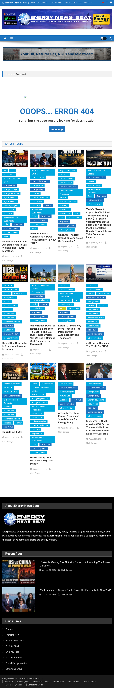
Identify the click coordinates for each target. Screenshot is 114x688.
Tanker (19, 423)
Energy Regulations (40, 300)
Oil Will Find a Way (12, 432)
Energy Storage (10, 189)
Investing (63, 205)
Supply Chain (37, 308)
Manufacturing (94, 185)
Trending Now (12, 634)
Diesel (6, 293)
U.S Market (8, 330)
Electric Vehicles (94, 383)
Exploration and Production (66, 192)
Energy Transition (11, 193)
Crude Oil (64, 174)
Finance (63, 197)
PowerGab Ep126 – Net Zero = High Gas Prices (41, 460)
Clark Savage (7, 260)
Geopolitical (9, 313)
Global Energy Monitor (16, 663)
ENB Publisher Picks (40, 181)
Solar (6, 224)
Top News (17, 224)
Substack (63, 400)
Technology (74, 308)
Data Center (9, 174)
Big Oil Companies (68, 170)
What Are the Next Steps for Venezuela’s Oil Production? (70, 238)
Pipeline (7, 423)
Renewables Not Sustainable (11, 219)
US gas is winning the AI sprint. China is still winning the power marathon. (14, 246)
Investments (65, 213)
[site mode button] (104, 38)
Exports (7, 406)
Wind (6, 236)
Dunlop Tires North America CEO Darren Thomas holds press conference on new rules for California (98, 427)
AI (5, 170)
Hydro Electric (10, 197)
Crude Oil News (66, 178)
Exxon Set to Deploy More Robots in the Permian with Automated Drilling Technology (69, 331)
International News (40, 197)
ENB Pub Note (38, 177)
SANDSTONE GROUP (38, 2)
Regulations (37, 433)
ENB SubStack (56, 2)
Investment (64, 209)
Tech (62, 308)
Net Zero (8, 213)
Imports (35, 193)
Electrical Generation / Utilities (13, 180)
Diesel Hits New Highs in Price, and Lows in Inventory (14, 346)
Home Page (57, 129)
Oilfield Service (74, 217)
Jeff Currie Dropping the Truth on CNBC (98, 345)
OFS (61, 217)
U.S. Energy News (11, 228)
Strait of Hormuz (14, 657)
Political (48, 205)
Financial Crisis (10, 305)
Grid (34, 304)
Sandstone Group (14, 668)
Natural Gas (9, 209)
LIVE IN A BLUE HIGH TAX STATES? (79, 2)
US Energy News (11, 232)
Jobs (77, 213)
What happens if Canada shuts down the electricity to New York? (43, 238)
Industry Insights (11, 205)
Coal (13, 170)
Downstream (19, 293)
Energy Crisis (37, 185)
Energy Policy (9, 185)
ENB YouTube (12, 651)
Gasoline (8, 309)
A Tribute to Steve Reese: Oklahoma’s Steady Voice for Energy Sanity (69, 418)
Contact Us (11, 629)
